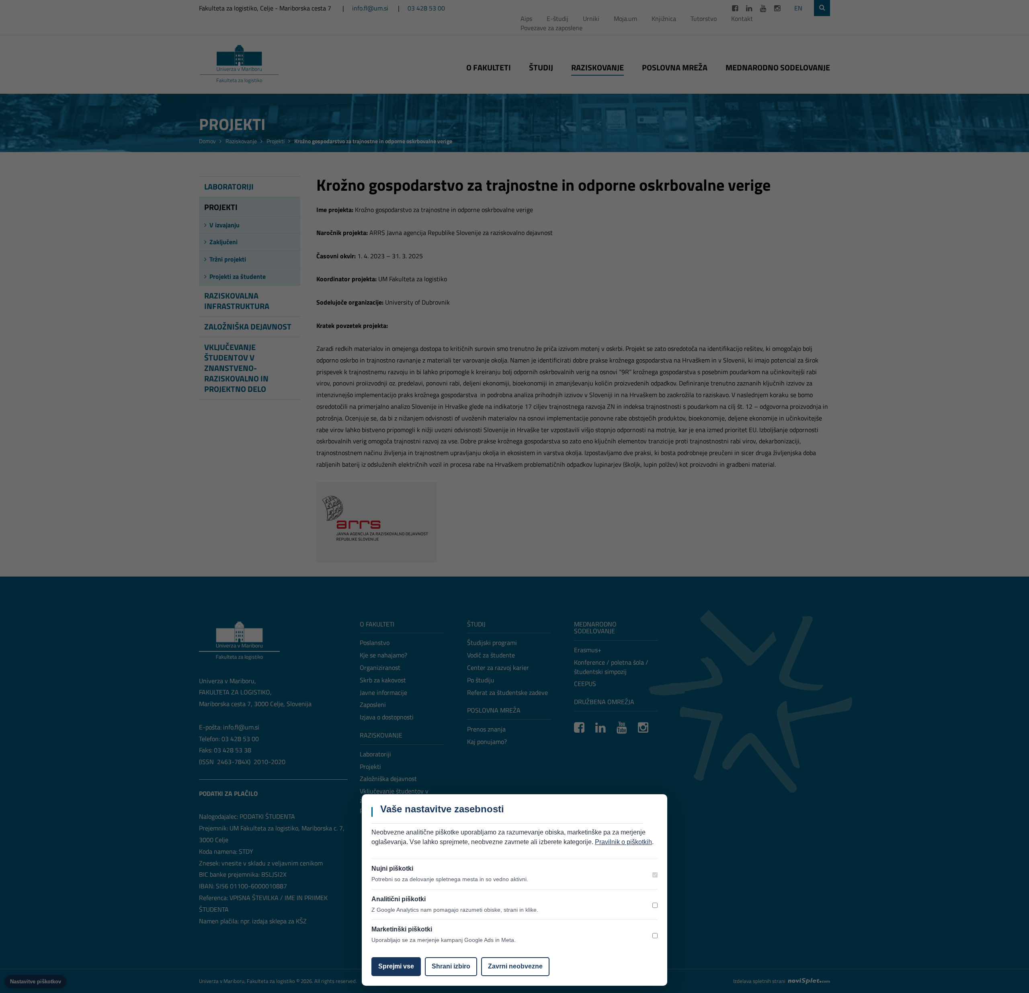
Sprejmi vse (396, 966)
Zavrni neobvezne (515, 966)
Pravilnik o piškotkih (623, 841)
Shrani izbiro (451, 966)
